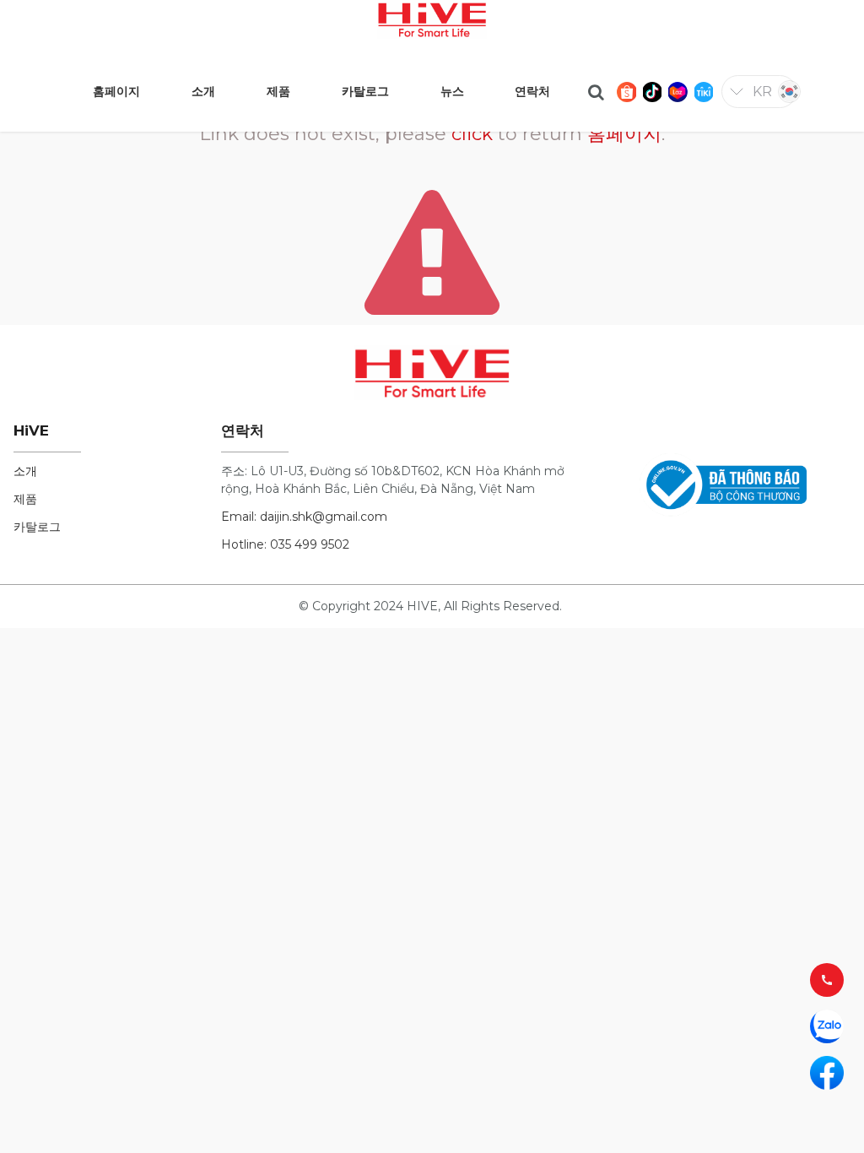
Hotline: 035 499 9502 (285, 544)
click (472, 133)
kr (762, 92)
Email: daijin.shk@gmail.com (304, 516)
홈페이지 (624, 133)
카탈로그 (37, 526)
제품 (25, 498)
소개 (25, 471)
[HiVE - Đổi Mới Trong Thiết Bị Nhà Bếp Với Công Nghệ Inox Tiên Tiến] (432, 18)
